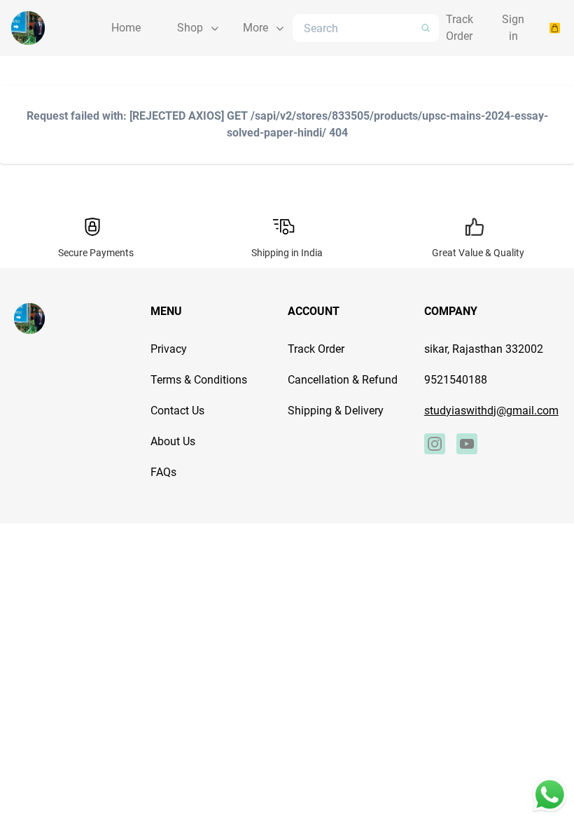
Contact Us (177, 410)
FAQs (163, 472)
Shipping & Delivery (336, 410)
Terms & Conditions (198, 379)
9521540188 (455, 379)
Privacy (168, 349)
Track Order (316, 349)
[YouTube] (466, 443)
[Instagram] (434, 443)
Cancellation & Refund (343, 379)
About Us (172, 441)
